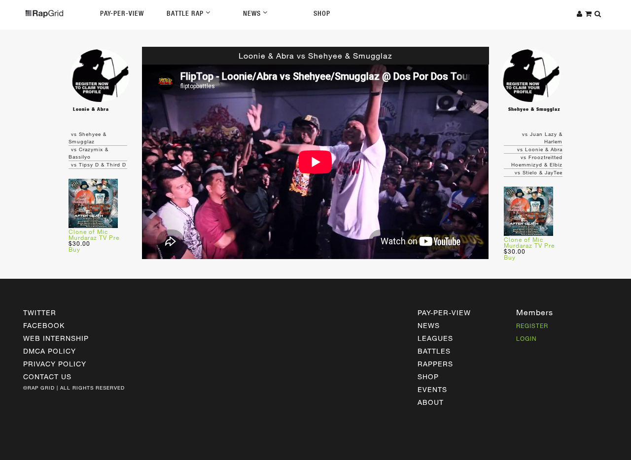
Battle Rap (186, 13)
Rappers (435, 364)
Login (526, 338)
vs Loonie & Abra (539, 149)
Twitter (39, 312)
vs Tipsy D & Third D (98, 164)
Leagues (435, 338)
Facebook (44, 325)
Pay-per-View (444, 312)
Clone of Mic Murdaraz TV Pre (94, 234)
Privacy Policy (54, 364)
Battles (434, 351)
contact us (47, 376)
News (253, 13)
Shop (322, 13)
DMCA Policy (49, 351)
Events (432, 389)
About (431, 402)
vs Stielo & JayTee (538, 172)
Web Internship (56, 338)
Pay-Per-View (122, 13)
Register (532, 325)
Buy (74, 249)
